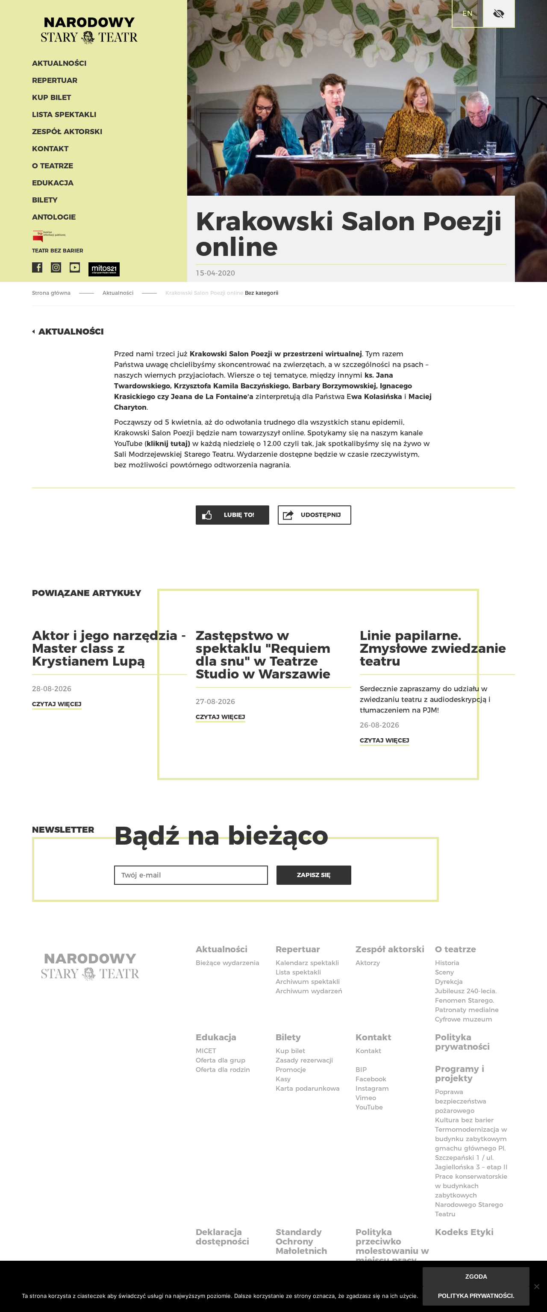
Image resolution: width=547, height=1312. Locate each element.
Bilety (45, 200)
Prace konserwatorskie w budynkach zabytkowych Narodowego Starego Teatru (471, 1195)
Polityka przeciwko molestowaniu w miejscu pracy (392, 1246)
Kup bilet (51, 97)
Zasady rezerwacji (304, 1060)
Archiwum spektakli (308, 981)
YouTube (75, 267)
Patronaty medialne (467, 1010)
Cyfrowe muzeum (463, 1019)
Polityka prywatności (462, 1042)
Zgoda (476, 1276)
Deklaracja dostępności (222, 1236)
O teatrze (52, 165)
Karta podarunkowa (308, 1088)
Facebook (37, 267)
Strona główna (51, 293)
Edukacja (53, 183)
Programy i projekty (459, 1073)
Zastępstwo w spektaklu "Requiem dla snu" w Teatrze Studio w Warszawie (263, 655)
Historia (447, 963)
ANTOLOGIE (54, 217)
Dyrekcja (449, 981)
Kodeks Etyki (464, 1232)
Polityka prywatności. (476, 1295)
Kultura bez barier (464, 1120)
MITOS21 (93, 267)
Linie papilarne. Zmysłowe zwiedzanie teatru (433, 648)
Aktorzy (368, 963)
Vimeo (366, 1098)
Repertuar (54, 80)
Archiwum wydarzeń (309, 991)
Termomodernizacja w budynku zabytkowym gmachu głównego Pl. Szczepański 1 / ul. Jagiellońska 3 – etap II (471, 1148)
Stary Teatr (89, 27)
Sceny (444, 972)
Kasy (283, 1079)
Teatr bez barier (57, 250)
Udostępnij (321, 515)
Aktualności (59, 63)
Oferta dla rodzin (223, 1069)
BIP (361, 1069)
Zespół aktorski (67, 131)
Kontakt (50, 148)
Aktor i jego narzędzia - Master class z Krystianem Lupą (109, 648)
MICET (206, 1051)
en (467, 13)
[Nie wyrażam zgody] (536, 1286)
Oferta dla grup (220, 1060)
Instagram (56, 267)
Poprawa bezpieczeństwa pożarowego (460, 1101)
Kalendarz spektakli (307, 963)
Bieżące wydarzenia (227, 963)
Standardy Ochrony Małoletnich (301, 1241)
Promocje (291, 1069)
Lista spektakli (64, 114)
